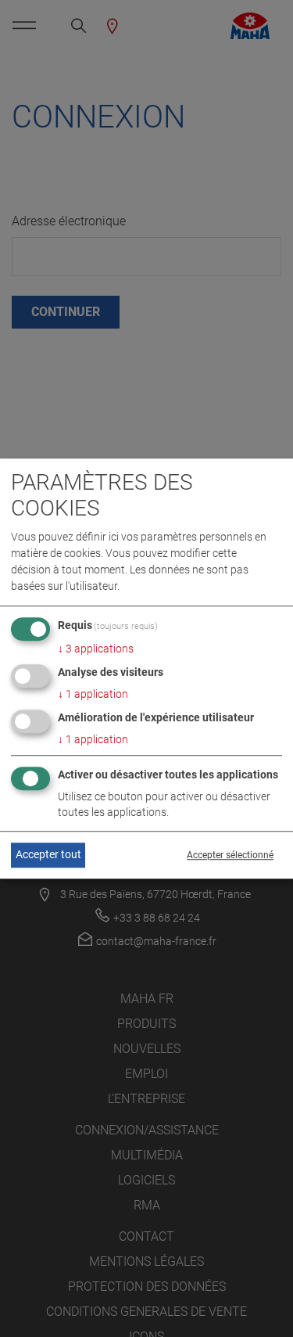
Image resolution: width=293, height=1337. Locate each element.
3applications (96, 649)
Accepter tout (48, 855)
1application (93, 694)
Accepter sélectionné (230, 855)
